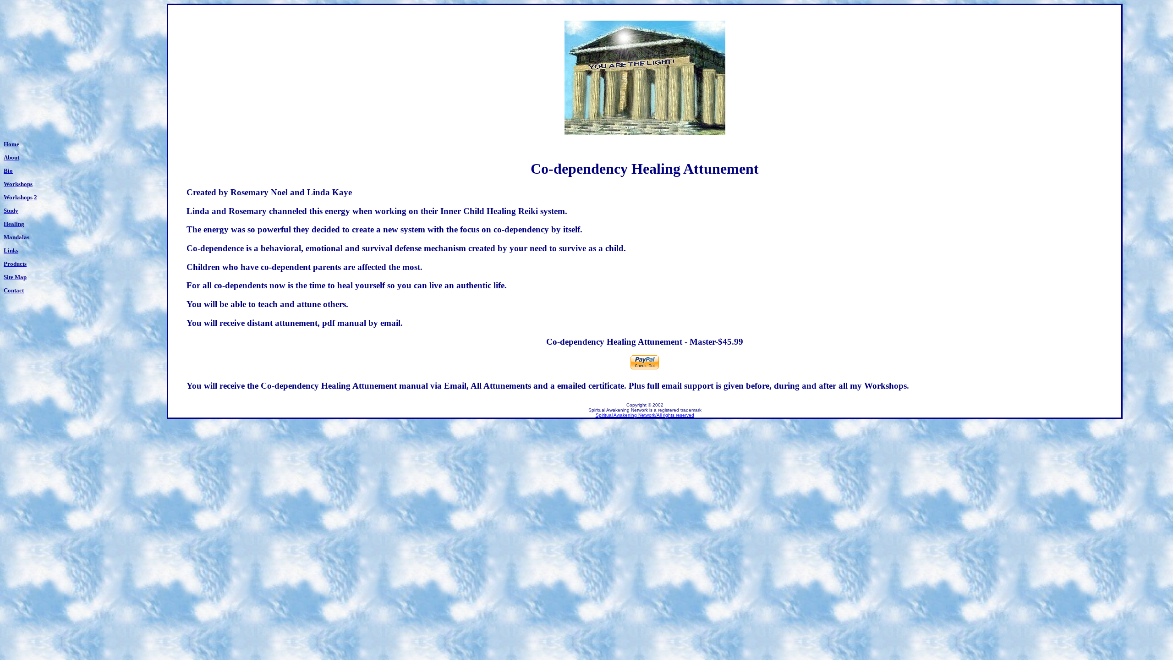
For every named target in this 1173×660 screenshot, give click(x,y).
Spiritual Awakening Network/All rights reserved (645, 415)
